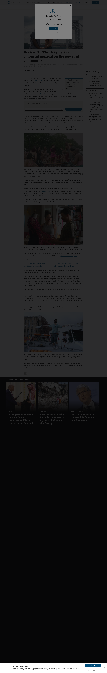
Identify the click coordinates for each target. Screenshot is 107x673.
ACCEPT (93, 665)
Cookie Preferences (92, 670)
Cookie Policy (59, 669)
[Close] (104, 667)
